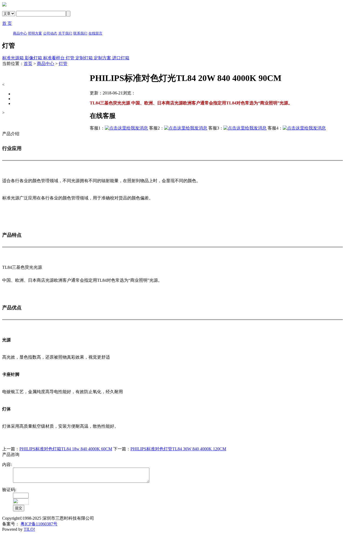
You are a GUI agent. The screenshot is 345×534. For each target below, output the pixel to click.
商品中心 (45, 63)
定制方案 (103, 58)
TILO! (29, 529)
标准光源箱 (13, 58)
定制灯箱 (84, 58)
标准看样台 (54, 58)
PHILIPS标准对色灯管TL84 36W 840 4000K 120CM (178, 449)
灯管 (70, 58)
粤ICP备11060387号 (38, 524)
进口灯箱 (120, 58)
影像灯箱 (34, 58)
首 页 (7, 23)
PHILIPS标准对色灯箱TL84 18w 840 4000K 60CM (65, 449)
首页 (28, 63)
